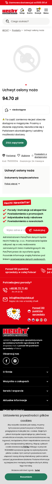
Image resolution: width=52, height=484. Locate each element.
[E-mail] (5, 299)
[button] (46, 11)
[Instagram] (15, 360)
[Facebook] (6, 360)
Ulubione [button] (25, 155)
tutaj (37, 470)
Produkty (16, 30)
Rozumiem (26, 476)
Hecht (5, 30)
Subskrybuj (39, 230)
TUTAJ (26, 447)
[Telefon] (5, 290)
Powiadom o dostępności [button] (41, 156)
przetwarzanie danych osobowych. (28, 259)
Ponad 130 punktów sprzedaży (38, 311)
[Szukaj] (7, 22)
